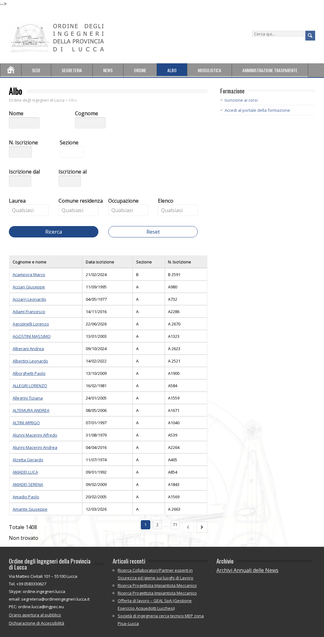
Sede (36, 70)
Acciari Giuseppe (29, 287)
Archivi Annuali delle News (247, 570)
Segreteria (72, 70)
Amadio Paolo (26, 497)
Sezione (69, 142)
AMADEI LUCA (25, 472)
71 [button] (175, 524)
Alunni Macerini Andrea (35, 447)
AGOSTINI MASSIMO (32, 336)
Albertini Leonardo (30, 361)
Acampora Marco (29, 274)
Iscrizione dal (24, 171)
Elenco (165, 200)
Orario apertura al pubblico (35, 615)
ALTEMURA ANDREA (31, 410)
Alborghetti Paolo (29, 373)
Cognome (86, 113)
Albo (172, 70)
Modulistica (209, 70)
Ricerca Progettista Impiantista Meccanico (157, 585)
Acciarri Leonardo (29, 299)
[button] (31, 183)
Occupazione (123, 200)
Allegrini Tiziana (28, 398)
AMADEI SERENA (28, 484)
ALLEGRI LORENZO (30, 385)
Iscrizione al (73, 171)
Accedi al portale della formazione (257, 110)
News (108, 70)
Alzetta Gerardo (28, 460)
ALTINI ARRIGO (26, 423)
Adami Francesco (29, 311)
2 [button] (157, 524)
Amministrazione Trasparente (269, 70)
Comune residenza (81, 200)
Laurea (17, 200)
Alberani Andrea (28, 348)
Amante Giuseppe (30, 509)
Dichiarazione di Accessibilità (36, 623)
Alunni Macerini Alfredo (35, 435)
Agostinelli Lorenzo (31, 324)
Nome (16, 113)
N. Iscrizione (23, 142)
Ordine (140, 70)
